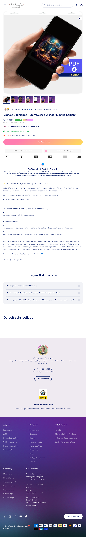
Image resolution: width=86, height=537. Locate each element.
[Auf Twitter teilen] (14, 259)
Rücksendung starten (37, 458)
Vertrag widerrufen (73, 516)
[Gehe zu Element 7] (52, 100)
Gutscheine (33, 450)
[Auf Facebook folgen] (4, 516)
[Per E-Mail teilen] (21, 259)
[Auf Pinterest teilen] (18, 259)
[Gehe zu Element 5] (37, 100)
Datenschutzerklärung (11, 438)
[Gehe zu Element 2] (14, 100)
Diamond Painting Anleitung (65, 434)
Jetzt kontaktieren (43, 379)
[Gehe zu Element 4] (29, 100)
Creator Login (8, 494)
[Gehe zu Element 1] (6, 100)
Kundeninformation (10, 446)
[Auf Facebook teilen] (10, 259)
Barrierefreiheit (8, 450)
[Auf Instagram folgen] (10, 516)
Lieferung (32, 438)
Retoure (32, 454)
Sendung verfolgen (36, 442)
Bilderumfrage (8, 498)
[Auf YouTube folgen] (20, 516)
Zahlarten (32, 462)
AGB (5, 434)
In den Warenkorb (43, 142)
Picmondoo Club (35, 446)
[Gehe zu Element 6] (44, 100)
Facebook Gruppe (9, 486)
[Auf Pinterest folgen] (15, 516)
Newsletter (33, 434)
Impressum (7, 430)
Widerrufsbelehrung (10, 442)
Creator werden (9, 490)
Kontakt (58, 430)
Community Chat (9, 482)
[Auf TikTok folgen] (26, 516)
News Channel (8, 478)
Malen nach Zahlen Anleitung (66, 438)
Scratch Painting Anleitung (65, 442)
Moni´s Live (7, 474)
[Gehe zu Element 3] (21, 100)
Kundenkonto (34, 430)
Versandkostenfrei (16, 122)
